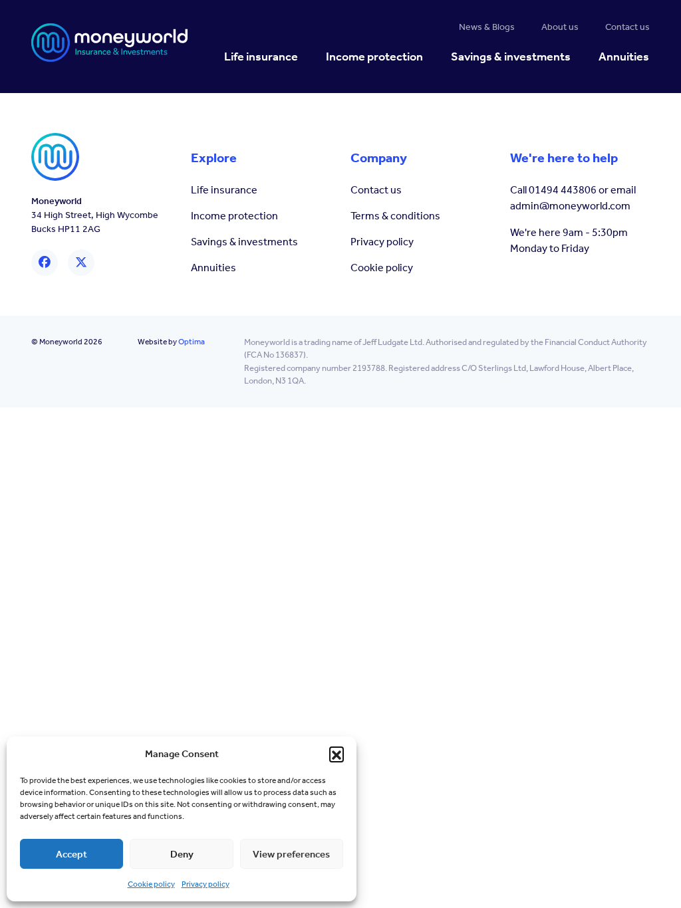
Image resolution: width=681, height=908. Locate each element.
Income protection (234, 215)
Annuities (213, 267)
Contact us (376, 189)
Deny (182, 854)
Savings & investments (244, 241)
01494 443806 (563, 189)
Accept (71, 854)
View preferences (291, 854)
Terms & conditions (395, 215)
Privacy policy (205, 884)
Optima (191, 341)
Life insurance (224, 189)
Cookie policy (151, 884)
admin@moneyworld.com (570, 205)
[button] (336, 753)
